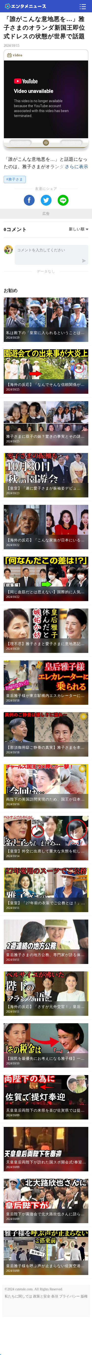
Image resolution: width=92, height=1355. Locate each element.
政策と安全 (41, 1296)
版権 (84, 1296)
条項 (54, 1296)
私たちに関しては (18, 1296)
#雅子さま (14, 179)
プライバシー (69, 1296)
